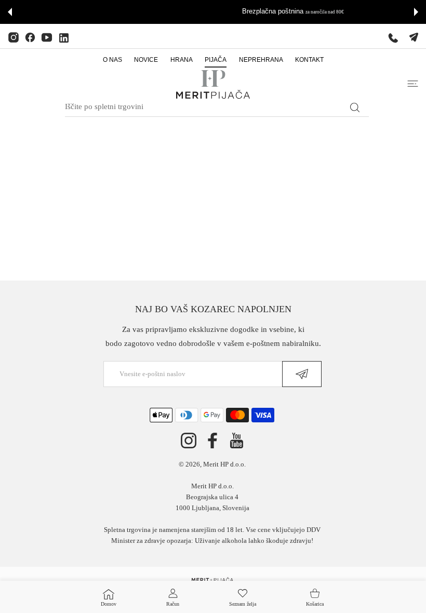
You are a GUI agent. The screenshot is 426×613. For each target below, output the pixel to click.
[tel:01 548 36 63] (393, 37)
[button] (10, 12)
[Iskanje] (354, 107)
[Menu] (412, 83)
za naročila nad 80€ (246, 12)
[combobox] (217, 107)
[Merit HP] (213, 84)
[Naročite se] (302, 374)
